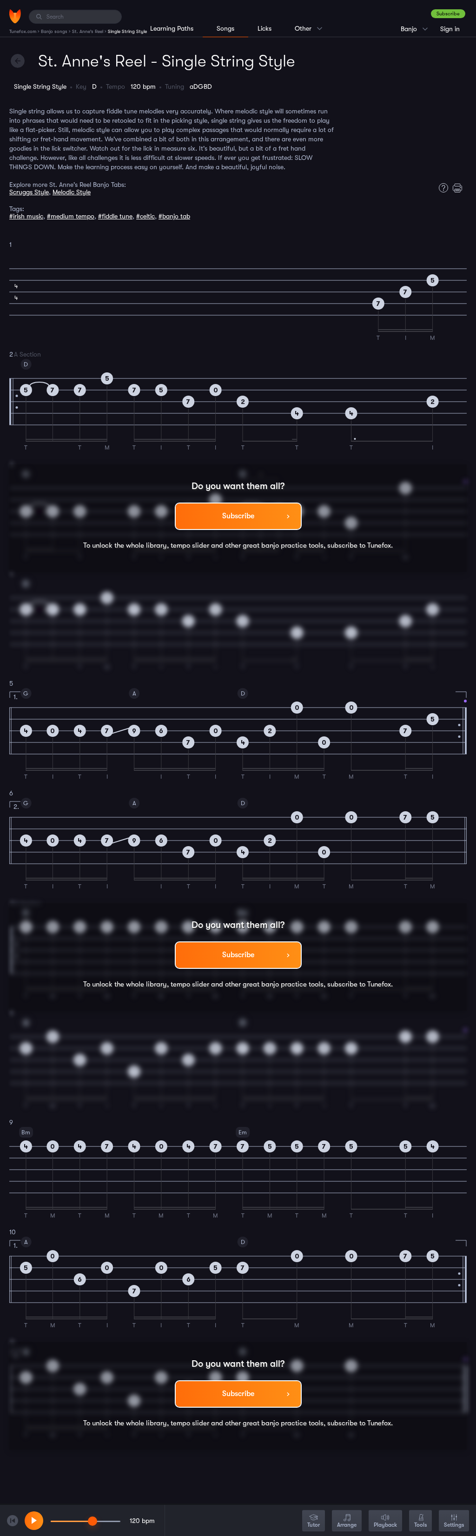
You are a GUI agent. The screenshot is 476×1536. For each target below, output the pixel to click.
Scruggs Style (29, 192)
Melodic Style (72, 192)
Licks (264, 28)
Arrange (347, 1525)
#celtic (145, 216)
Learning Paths (171, 28)
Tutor (313, 1525)
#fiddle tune (115, 216)
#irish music (26, 216)
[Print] (460, 188)
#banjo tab (174, 216)
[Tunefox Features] (441, 188)
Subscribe (448, 14)
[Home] (15, 16)
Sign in (450, 29)
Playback (385, 1525)
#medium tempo (70, 216)
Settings (454, 1525)
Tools (420, 1525)
